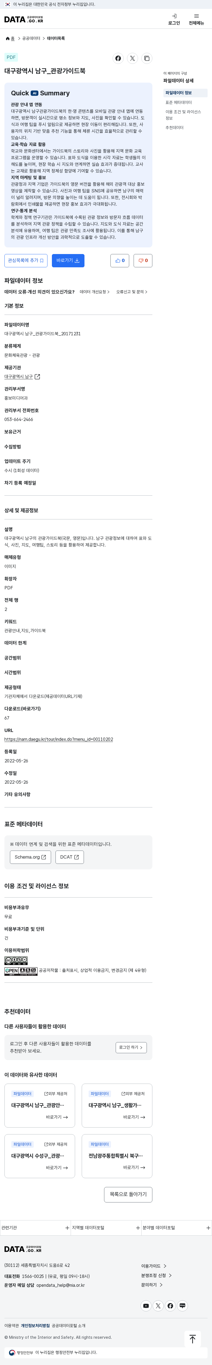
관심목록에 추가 (23, 260)
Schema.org (27, 857)
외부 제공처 (57, 1093)
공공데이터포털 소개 (68, 1325)
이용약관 (11, 1325)
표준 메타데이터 (179, 102)
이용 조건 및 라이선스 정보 (183, 115)
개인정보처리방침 (35, 1325)
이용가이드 (151, 1266)
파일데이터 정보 (179, 92)
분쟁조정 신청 (154, 1275)
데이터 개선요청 (93, 291)
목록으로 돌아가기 (128, 1194)
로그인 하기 (128, 1047)
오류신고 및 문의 (130, 291)
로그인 (174, 23)
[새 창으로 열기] (16, 959)
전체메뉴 (196, 23)
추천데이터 (175, 127)
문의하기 (149, 1285)
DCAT (66, 857)
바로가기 (70, 262)
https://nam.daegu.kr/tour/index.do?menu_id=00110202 (58, 739)
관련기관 (9, 1227)
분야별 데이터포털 (159, 1227)
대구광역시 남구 (18, 376)
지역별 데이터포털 (88, 1227)
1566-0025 (33, 1276)
